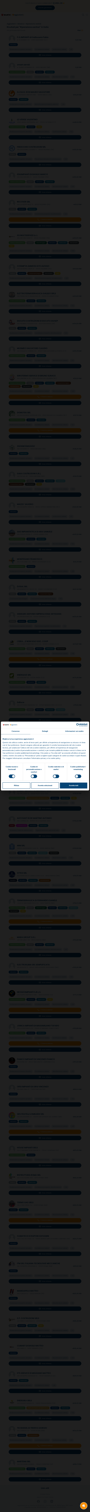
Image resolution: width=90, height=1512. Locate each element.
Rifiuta (16, 785)
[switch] (34, 776)
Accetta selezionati (45, 785)
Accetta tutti (73, 785)
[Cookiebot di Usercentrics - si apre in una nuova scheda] (77, 724)
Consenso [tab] (16, 731)
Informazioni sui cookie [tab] (74, 731)
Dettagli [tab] (45, 731)
